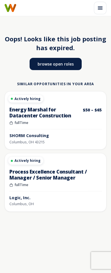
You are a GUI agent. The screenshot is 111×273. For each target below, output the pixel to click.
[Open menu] (100, 8)
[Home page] (10, 8)
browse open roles (56, 64)
